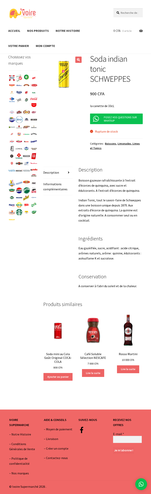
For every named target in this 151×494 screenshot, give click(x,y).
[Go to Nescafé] (19, 170)
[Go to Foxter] (33, 119)
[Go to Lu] (33, 156)
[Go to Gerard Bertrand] (19, 127)
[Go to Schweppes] (26, 197)
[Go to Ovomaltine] (26, 182)
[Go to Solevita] (19, 205)
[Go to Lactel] (26, 148)
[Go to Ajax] (33, 78)
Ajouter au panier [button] (58, 377)
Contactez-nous (57, 458)
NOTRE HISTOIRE (68, 31)
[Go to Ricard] (19, 197)
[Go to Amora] (12, 85)
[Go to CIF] (26, 100)
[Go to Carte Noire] (19, 100)
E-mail (118, 434)
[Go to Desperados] (19, 112)
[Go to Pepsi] (19, 190)
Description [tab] (51, 172)
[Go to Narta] (12, 170)
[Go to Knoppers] (33, 141)
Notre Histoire (21, 434)
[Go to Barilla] (33, 85)
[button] (78, 60)
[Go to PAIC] (33, 183)
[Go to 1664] (12, 78)
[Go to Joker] (19, 141)
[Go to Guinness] (33, 127)
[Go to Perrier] (26, 190)
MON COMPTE (45, 46)
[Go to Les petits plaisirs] (12, 156)
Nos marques (20, 473)
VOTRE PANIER (18, 46)
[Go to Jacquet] (12, 141)
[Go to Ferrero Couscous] (26, 119)
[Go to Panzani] (12, 190)
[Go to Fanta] (12, 119)
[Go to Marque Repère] (12, 163)
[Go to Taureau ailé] (26, 212)
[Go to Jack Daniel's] (33, 134)
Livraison (52, 439)
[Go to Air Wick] (26, 77)
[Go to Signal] (12, 205)
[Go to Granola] (26, 127)
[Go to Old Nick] (33, 175)
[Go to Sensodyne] (33, 197)
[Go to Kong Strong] (12, 148)
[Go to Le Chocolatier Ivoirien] (33, 148)
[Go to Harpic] (12, 134)
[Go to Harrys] (19, 134)
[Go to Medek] (26, 163)
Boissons (110, 143)
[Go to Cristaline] (12, 112)
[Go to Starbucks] (19, 212)
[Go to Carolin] (33, 92)
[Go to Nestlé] (26, 170)
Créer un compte (57, 448)
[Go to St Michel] (12, 212)
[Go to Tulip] (12, 219)
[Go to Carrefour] (12, 100)
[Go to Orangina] (12, 183)
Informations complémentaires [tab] (55, 186)
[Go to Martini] (19, 163)
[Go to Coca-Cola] (33, 98)
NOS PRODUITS (38, 31)
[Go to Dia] (26, 112)
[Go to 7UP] (19, 78)
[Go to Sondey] (26, 205)
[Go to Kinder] (26, 141)
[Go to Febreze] (19, 119)
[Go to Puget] (12, 197)
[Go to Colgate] (33, 105)
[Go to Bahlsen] (19, 85)
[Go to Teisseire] (33, 212)
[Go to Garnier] (12, 127)
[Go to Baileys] (26, 85)
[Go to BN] (26, 92)
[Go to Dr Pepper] (33, 112)
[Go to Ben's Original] (19, 92)
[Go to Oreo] (19, 183)
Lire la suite (93, 373)
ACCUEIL (14, 31)
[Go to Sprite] (33, 205)
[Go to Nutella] (33, 169)
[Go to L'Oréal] (19, 148)
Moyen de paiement (59, 429)
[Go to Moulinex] (33, 163)
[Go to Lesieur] (19, 156)
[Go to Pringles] (33, 190)
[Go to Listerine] (26, 156)
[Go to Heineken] (26, 134)
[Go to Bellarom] (12, 92)
